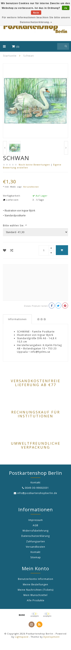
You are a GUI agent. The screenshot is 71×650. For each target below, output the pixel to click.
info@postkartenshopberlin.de (37, 493)
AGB (35, 525)
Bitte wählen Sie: (15, 225)
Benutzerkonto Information (35, 579)
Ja (65, 8)
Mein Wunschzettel (35, 595)
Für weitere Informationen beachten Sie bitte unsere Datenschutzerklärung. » (36, 20)
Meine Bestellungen (35, 584)
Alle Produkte (35, 600)
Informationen (17, 319)
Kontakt (35, 552)
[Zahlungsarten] (22, 615)
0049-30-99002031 (37, 487)
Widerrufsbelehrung (35, 530)
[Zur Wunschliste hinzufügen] (4, 250)
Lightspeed (21, 636)
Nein (36, 12)
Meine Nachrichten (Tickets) (35, 589)
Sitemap (35, 557)
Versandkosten (31, 186)
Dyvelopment (51, 636)
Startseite (10, 55)
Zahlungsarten (35, 541)
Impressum (35, 520)
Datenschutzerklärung (35, 536)
